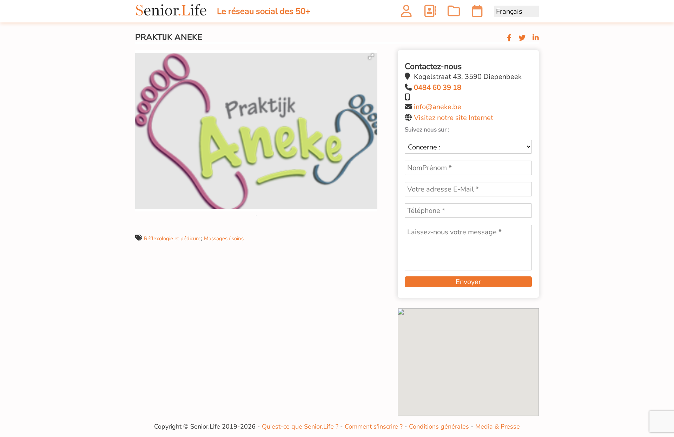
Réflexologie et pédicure (172, 238)
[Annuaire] (430, 13)
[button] (371, 56)
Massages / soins (224, 238)
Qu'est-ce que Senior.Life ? (300, 426)
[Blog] (454, 13)
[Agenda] (477, 13)
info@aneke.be (437, 107)
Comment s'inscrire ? (374, 426)
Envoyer (468, 282)
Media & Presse (497, 426)
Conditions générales (439, 426)
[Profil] (406, 13)
